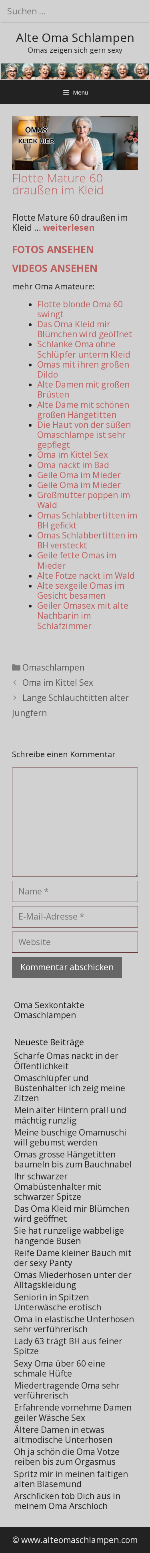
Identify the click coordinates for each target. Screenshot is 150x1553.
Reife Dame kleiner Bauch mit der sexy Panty (73, 1257)
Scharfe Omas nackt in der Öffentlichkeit (66, 1060)
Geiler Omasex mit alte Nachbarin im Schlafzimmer (82, 615)
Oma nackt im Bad (73, 465)
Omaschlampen (53, 667)
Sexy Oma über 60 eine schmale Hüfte (59, 1368)
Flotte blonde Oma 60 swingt (80, 309)
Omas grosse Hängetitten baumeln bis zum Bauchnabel (73, 1159)
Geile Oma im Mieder (79, 475)
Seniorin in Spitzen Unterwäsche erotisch (57, 1302)
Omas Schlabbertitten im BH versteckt (87, 540)
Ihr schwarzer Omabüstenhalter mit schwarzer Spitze (57, 1186)
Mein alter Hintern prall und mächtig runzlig (70, 1115)
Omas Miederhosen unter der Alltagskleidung (73, 1279)
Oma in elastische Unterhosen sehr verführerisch (74, 1324)
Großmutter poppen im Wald (83, 499)
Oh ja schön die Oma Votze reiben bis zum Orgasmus (67, 1456)
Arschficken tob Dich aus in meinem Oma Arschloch (67, 1500)
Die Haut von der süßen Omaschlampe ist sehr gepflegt (84, 434)
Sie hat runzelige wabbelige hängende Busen (69, 1235)
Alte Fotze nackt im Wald (86, 575)
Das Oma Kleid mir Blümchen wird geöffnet (84, 329)
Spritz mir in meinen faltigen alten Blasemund (71, 1479)
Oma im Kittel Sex (72, 454)
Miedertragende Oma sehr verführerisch (67, 1390)
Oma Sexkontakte (49, 1005)
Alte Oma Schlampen (75, 37)
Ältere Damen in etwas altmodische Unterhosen (63, 1434)
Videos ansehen (55, 268)
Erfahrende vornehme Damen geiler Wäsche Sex (73, 1412)
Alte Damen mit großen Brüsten (83, 389)
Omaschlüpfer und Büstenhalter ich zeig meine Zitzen (69, 1088)
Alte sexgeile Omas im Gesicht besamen (80, 590)
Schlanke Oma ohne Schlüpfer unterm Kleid (83, 349)
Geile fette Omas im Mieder (76, 560)
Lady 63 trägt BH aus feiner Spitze (68, 1346)
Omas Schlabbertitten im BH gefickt (87, 520)
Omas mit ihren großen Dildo (83, 369)
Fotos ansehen (53, 249)
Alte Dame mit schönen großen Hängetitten (83, 409)
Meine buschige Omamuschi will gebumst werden (70, 1137)
